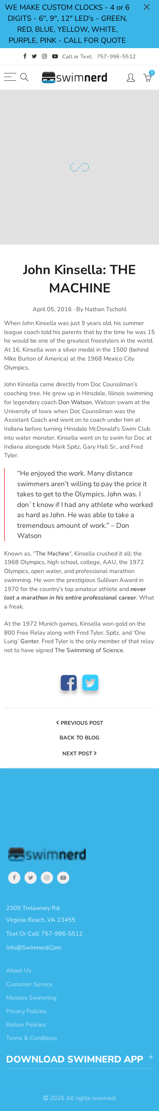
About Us (18, 970)
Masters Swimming (31, 998)
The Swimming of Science (89, 650)
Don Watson (75, 402)
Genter (29, 641)
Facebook (69, 682)
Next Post (77, 753)
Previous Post (82, 723)
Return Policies (26, 1024)
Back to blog (79, 738)
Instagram (47, 878)
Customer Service (29, 984)
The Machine (52, 553)
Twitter (90, 682)
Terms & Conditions (31, 1038)
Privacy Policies (26, 1011)
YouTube (63, 878)
